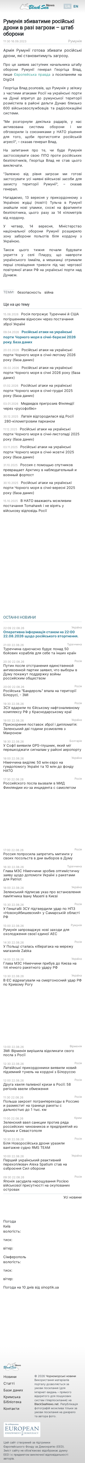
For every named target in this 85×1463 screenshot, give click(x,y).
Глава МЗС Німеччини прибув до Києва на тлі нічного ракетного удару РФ (39, 965)
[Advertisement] (42, 562)
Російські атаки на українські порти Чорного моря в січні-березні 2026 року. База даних (39, 337)
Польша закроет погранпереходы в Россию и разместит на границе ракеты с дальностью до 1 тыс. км (41, 1105)
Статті (9, 1383)
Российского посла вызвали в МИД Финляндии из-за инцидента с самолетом (39, 785)
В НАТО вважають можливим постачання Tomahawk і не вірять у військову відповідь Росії (37, 505)
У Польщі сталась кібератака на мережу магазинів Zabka (38, 948)
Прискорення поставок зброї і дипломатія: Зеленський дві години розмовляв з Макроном (40, 728)
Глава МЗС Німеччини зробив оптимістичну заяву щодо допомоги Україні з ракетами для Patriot (41, 875)
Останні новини (19, 617)
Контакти (11, 1408)
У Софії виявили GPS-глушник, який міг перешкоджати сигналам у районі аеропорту (42, 747)
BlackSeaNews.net (46, 1404)
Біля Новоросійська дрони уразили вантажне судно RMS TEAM (34, 1145)
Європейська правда (32, 74)
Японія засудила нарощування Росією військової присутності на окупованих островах (36, 1185)
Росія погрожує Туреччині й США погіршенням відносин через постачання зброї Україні (41, 319)
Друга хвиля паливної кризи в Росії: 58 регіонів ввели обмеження (37, 1086)
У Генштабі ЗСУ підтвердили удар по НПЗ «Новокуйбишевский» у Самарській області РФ (41, 912)
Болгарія (76, 741)
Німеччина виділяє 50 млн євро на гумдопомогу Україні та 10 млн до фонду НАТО (38, 766)
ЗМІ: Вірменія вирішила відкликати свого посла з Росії (38, 1053)
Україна (76, 627)
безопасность (29, 292)
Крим (78, 1117)
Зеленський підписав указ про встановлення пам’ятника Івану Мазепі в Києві (42, 894)
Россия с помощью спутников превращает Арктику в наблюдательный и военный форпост (40, 470)
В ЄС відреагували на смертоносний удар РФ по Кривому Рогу (42, 982)
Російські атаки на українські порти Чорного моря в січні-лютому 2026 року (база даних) (39, 355)
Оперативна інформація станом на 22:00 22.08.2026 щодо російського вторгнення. (40, 634)
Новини (10, 1376)
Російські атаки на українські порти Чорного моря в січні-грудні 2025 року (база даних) (38, 390)
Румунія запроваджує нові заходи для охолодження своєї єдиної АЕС (36, 931)
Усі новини (72, 1197)
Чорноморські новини (61, 1376)
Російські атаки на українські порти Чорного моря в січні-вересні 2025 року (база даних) (39, 487)
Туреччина (74, 644)
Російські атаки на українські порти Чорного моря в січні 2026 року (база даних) (41, 372)
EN (75, 6)
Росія (78, 661)
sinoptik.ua (50, 1287)
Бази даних (13, 1390)
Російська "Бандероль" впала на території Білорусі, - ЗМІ (39, 693)
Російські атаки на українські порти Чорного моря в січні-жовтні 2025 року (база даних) (38, 452)
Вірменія (76, 1046)
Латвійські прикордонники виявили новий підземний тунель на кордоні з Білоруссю (39, 1069)
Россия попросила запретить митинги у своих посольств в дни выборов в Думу (38, 856)
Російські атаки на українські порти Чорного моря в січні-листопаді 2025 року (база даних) (41, 434)
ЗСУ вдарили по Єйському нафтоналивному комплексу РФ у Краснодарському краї (41, 709)
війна (48, 292)
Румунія (75, 41)
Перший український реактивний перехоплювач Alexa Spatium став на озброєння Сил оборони (35, 1164)
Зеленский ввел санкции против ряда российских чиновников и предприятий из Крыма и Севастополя (40, 1126)
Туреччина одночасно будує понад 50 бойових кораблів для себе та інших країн (39, 651)
